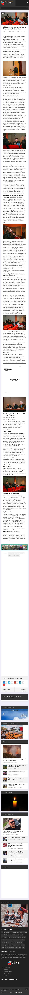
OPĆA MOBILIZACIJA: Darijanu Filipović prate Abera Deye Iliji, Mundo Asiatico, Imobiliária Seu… (16, 853)
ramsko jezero (12, 945)
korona (21, 934)
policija (3, 942)
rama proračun (16, 555)
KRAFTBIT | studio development (16, 992)
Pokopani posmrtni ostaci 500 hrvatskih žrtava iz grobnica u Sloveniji (15, 845)
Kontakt (5, 975)
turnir (16, 947)
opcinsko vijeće (5, 939)
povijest (7, 942)
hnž (2, 934)
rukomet (18, 945)
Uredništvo (20, 31)
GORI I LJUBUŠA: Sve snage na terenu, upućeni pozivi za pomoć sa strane (14, 759)
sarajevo (23, 945)
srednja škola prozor (9, 947)
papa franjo (21, 939)
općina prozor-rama (14, 939)
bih (2, 932)
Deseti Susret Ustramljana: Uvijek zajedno (16, 772)
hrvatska (6, 934)
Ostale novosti (7, 762)
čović (23, 947)
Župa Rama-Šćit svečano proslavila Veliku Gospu (16, 778)
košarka (10, 937)
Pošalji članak (7, 967)
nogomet (24, 937)
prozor (11, 942)
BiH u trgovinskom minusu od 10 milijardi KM (16, 859)
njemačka (19, 937)
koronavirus (4, 937)
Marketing (6, 969)
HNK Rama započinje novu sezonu (16, 837)
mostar (14, 937)
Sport (14, 839)
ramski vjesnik (5, 945)
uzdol (20, 947)
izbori (10, 934)
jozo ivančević (16, 934)
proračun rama (10, 555)
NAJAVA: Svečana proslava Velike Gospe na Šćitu (16, 785)
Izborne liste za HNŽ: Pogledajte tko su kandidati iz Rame (17, 766)
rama (22, 942)
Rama (5, 31)
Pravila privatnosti (8, 971)
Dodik (11, 932)
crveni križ (6, 932)
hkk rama (19, 932)
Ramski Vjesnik (12, 989)
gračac (14, 932)
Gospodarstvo (12, 862)
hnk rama (25, 932)
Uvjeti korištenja (7, 973)
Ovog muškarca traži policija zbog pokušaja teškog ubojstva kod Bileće (13, 832)
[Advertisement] (14, 617)
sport (3, 947)
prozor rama (17, 942)
